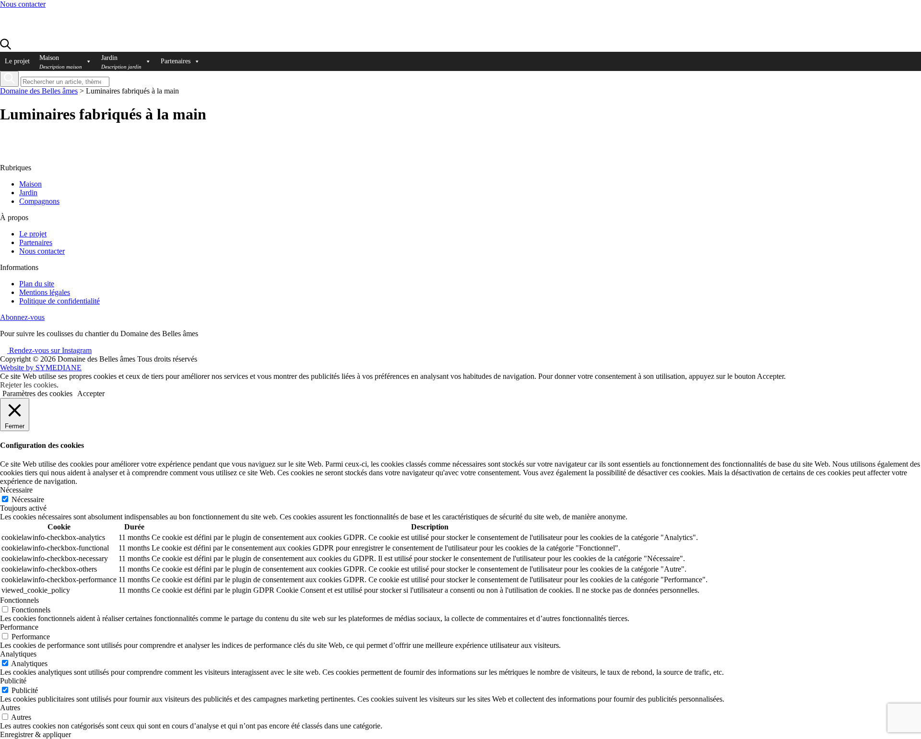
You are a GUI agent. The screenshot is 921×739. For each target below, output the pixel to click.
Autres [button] (10, 708)
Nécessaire (28, 499)
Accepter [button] (91, 393)
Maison (30, 184)
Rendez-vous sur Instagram (49, 350)
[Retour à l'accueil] (54, 34)
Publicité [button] (13, 681)
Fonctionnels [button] (19, 600)
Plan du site (36, 284)
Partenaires (175, 61)
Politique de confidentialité (59, 301)
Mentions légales (44, 292)
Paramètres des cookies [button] (37, 393)
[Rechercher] (9, 79)
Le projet (17, 61)
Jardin (28, 192)
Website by (41, 368)
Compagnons (39, 201)
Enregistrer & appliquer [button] (35, 734)
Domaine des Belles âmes (39, 91)
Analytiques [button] (18, 654)
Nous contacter (23, 4)
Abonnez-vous (22, 317)
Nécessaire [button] (16, 490)
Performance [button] (19, 627)
